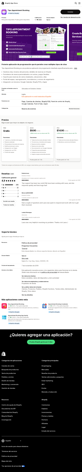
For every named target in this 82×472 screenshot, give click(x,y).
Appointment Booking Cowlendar (58, 304)
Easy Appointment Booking (16, 304)
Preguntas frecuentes (30, 246)
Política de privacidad (29, 243)
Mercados (45, 370)
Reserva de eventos (29, 109)
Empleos (45, 409)
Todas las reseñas (8, 205)
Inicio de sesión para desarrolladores (15, 446)
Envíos (44, 388)
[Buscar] (76, 3)
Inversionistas (47, 412)
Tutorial (24, 249)
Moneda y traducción (49, 392)
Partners (45, 420)
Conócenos (46, 405)
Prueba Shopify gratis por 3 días (41, 342)
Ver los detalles (27, 295)
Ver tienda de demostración (70, 17)
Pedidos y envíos (8, 377)
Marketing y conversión (10, 384)
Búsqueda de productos (10, 370)
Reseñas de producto (49, 373)
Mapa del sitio (7, 461)
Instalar (70, 12)
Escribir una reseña (8, 201)
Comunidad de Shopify (10, 412)
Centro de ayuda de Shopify (12, 405)
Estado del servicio (48, 431)
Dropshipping (46, 366)
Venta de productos (9, 373)
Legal (44, 427)
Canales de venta (8, 366)
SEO (43, 384)
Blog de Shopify (7, 416)
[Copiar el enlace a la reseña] (30, 173)
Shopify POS (46, 101)
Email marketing (47, 381)
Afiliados (45, 423)
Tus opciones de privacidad (11, 466)
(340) (40, 19)
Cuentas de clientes (33, 101)
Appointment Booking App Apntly (18, 315)
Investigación (6, 420)
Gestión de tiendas (8, 388)
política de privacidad (49, 272)
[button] (21, 308)
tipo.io (48, 19)
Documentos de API (9, 409)
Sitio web (25, 258)
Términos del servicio (9, 451)
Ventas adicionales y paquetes (53, 377)
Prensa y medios (47, 416)
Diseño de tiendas (8, 381)
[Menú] (79, 3)
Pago (23, 101)
